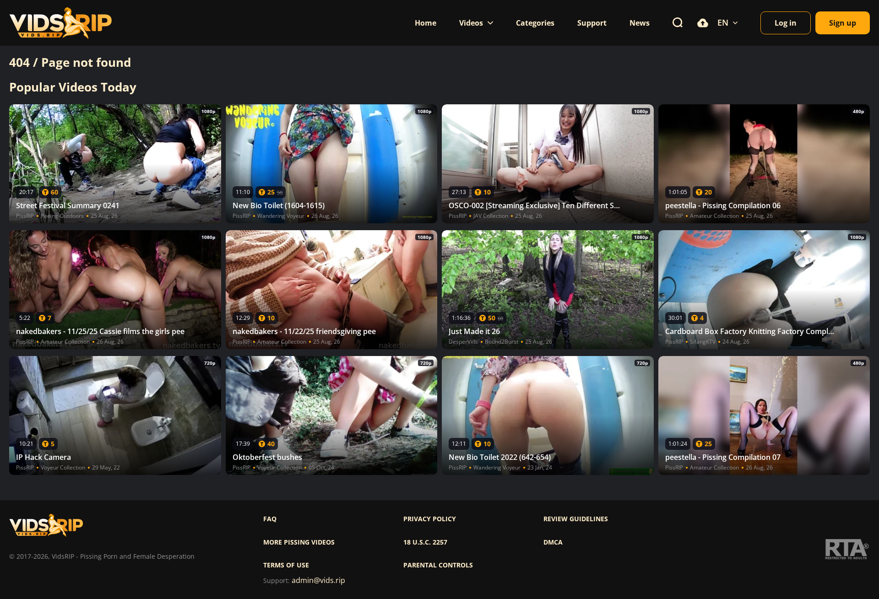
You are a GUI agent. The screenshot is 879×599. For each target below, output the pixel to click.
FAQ (270, 519)
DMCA (553, 542)
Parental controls (438, 565)
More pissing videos (299, 542)
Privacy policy (429, 519)
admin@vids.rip (318, 580)
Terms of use (286, 565)
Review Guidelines (575, 519)
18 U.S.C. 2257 (425, 542)
